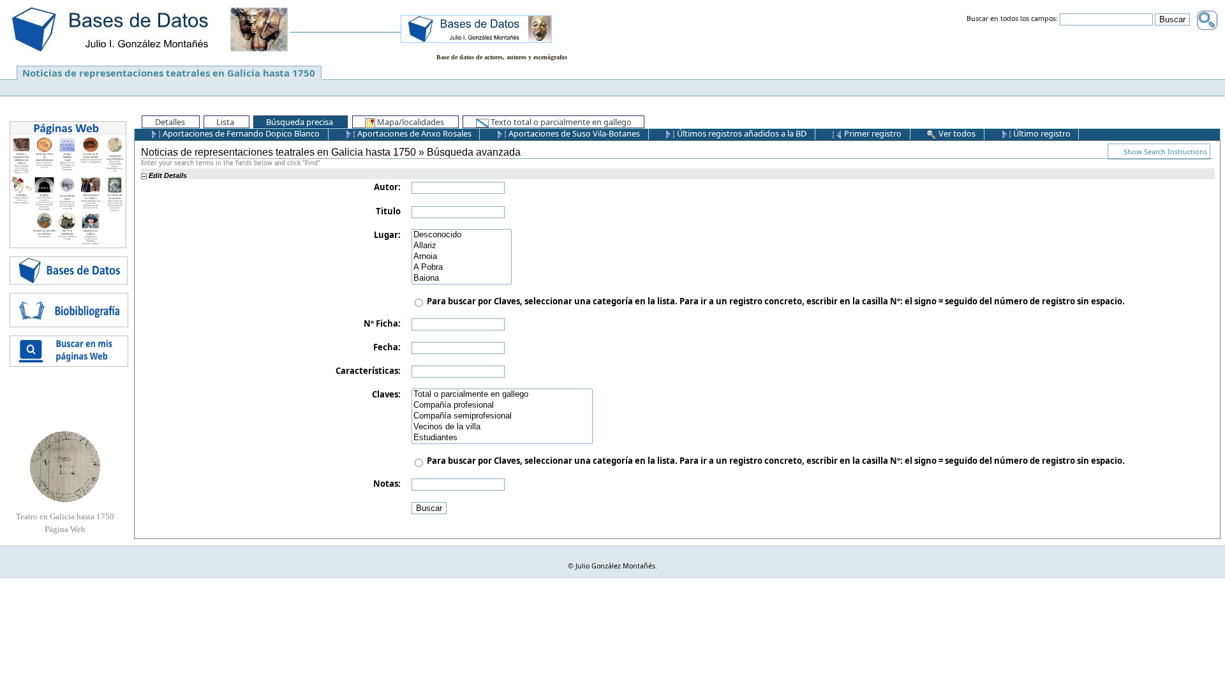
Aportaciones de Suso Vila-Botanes (573, 133)
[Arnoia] (461, 256)
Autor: (387, 187)
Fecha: (387, 347)
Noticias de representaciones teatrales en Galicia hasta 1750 (168, 72)
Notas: (387, 483)
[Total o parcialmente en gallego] (502, 394)
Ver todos (956, 133)
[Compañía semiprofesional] (502, 416)
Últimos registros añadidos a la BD (740, 133)
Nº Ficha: (382, 323)
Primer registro (872, 133)
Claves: (386, 394)
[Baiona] (461, 278)
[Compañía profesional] (502, 405)
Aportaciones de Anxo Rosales (413, 133)
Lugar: (387, 235)
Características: (368, 370)
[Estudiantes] (502, 438)
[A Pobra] (461, 267)
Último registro (1041, 133)
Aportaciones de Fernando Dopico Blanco (240, 133)
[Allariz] (461, 246)
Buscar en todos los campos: (1012, 19)
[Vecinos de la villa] (502, 427)
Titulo (388, 211)
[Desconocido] (461, 235)
